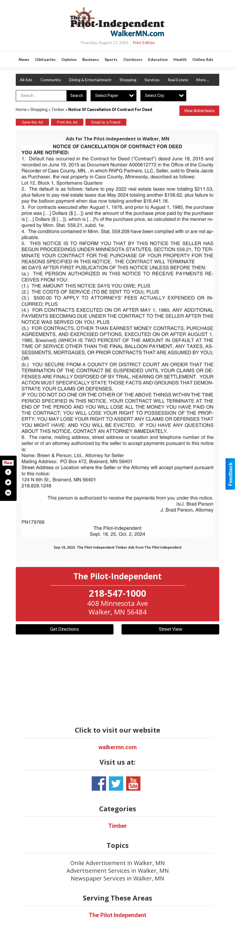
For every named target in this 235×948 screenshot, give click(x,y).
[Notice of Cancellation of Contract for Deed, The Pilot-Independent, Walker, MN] (117, 340)
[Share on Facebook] (8, 472)
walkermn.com (117, 747)
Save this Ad (32, 122)
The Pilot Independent (117, 915)
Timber (57, 109)
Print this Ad (67, 122)
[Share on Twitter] (8, 482)
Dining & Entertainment (90, 79)
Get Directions (64, 629)
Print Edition (144, 42)
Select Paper (106, 95)
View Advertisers (199, 110)
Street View (170, 629)
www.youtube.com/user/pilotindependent (133, 783)
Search (76, 95)
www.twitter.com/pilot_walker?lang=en (116, 783)
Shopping (128, 79)
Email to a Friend (105, 122)
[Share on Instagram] (8, 493)
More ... (202, 79)
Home (21, 109)
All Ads (26, 79)
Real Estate (178, 79)
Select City (154, 95)
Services (152, 79)
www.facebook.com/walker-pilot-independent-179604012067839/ (99, 783)
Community (50, 79)
